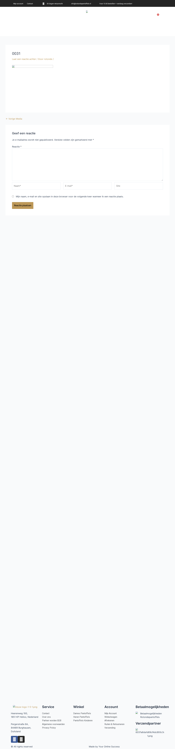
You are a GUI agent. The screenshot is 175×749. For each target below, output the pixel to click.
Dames (16, 15)
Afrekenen (146, 15)
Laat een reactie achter (24, 59)
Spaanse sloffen (48, 15)
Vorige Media (14, 119)
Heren (26, 15)
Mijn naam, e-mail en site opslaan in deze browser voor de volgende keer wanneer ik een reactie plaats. (69, 196)
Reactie (16, 146)
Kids (34, 15)
